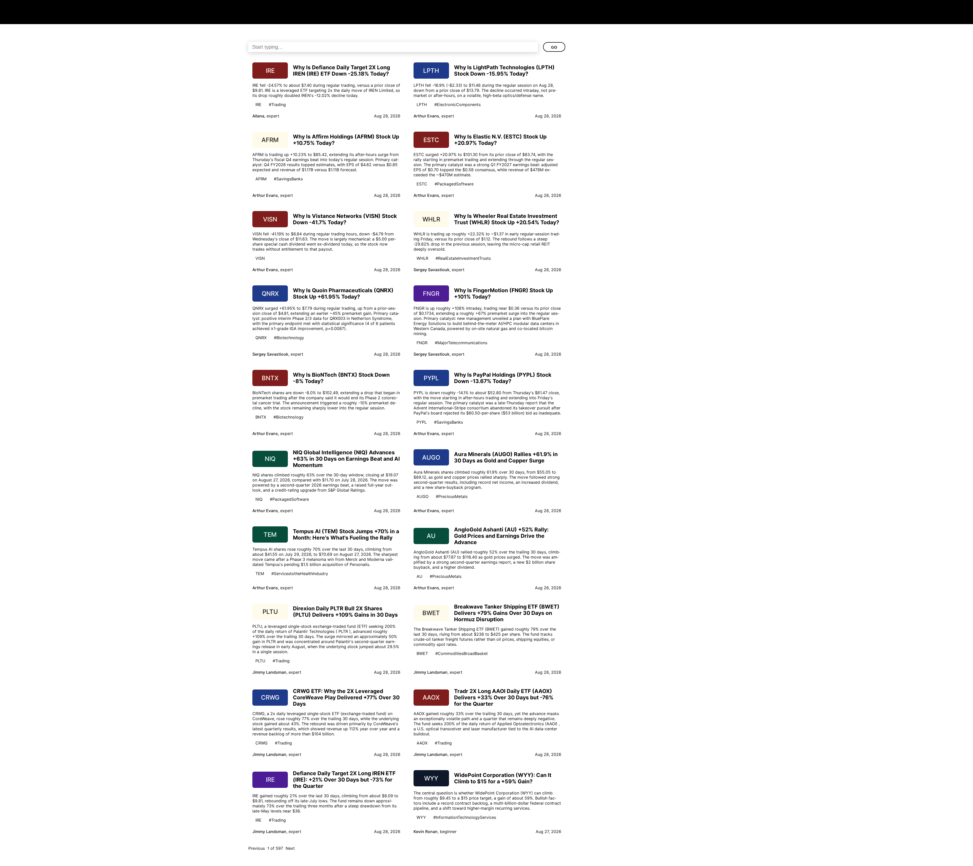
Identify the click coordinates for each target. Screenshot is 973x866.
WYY (421, 817)
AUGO (422, 496)
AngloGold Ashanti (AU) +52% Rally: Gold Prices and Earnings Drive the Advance (501, 535)
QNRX (261, 337)
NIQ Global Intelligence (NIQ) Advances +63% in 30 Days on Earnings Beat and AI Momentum (346, 458)
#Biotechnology (289, 337)
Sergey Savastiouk (432, 269)
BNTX (260, 417)
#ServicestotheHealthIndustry (299, 573)
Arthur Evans (426, 115)
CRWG (261, 743)
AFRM (261, 178)
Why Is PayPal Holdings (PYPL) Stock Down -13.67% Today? (502, 378)
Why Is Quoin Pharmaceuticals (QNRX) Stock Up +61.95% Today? (343, 293)
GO (554, 47)
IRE (258, 104)
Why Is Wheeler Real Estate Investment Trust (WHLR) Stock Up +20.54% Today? (506, 219)
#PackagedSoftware (454, 183)
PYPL (422, 422)
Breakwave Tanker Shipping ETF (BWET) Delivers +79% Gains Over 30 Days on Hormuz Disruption (506, 612)
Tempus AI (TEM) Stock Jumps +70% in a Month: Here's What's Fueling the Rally (346, 534)
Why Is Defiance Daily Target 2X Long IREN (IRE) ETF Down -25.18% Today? (341, 70)
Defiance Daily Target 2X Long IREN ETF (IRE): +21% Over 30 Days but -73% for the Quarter (344, 779)
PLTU (260, 660)
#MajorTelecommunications (461, 342)
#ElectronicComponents (457, 104)
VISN (260, 258)
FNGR (422, 342)
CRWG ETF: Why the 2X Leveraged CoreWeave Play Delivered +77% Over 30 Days (346, 697)
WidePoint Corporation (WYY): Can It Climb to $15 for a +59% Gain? (502, 778)
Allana (258, 115)
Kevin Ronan (426, 831)
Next (290, 848)
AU (419, 576)
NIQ (259, 499)
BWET (422, 653)
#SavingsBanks (288, 178)
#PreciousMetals (451, 496)
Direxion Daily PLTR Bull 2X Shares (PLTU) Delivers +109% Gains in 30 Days (345, 611)
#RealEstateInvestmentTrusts (463, 258)
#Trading (277, 104)
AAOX (422, 743)
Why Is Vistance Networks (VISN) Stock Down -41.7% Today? (345, 219)
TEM (259, 573)
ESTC (422, 183)
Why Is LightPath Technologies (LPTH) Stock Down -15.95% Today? (504, 70)
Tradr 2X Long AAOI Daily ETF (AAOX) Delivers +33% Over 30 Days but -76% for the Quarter (503, 697)
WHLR (422, 258)
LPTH (422, 104)
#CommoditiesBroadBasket (461, 653)
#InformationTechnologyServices (464, 817)
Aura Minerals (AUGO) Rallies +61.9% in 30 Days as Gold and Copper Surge (506, 457)
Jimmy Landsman (269, 672)
